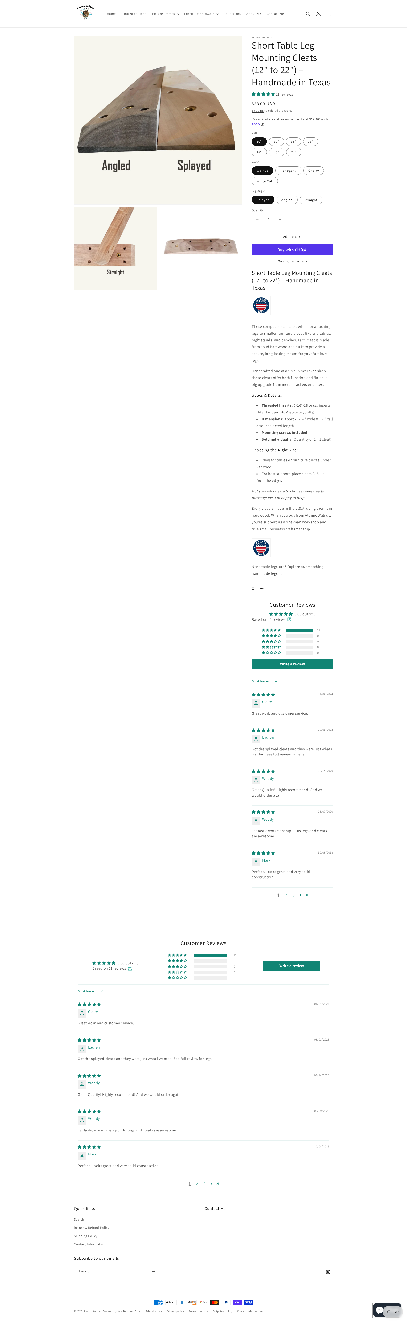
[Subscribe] (153, 1271)
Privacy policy (175, 1311)
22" (294, 152)
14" (293, 141)
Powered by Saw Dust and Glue (121, 1311)
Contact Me (215, 1208)
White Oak (265, 181)
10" (259, 141)
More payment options (292, 261)
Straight (311, 200)
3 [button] (294, 894)
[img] (263, 694)
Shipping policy (223, 1311)
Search (79, 1219)
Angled (287, 200)
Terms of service (198, 1311)
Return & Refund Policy (91, 1228)
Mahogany (288, 170)
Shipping (258, 110)
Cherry (313, 170)
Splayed (263, 200)
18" (259, 152)
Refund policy (153, 1311)
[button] (165, 14)
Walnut (262, 170)
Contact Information (89, 1244)
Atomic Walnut (93, 1311)
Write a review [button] (292, 664)
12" (276, 141)
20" (276, 152)
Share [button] (260, 588)
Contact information (250, 1311)
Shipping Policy (85, 1236)
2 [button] (286, 894)
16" (310, 141)
